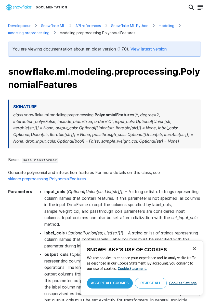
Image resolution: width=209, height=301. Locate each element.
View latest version (148, 49)
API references (88, 25)
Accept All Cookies (110, 283)
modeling (166, 25)
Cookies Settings (183, 283)
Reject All (150, 283)
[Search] (191, 7)
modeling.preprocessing (28, 33)
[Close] (194, 248)
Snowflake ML (53, 25)
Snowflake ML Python (129, 25)
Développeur (19, 25)
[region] (142, 267)
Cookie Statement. (132, 269)
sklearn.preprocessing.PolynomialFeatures (47, 178)
